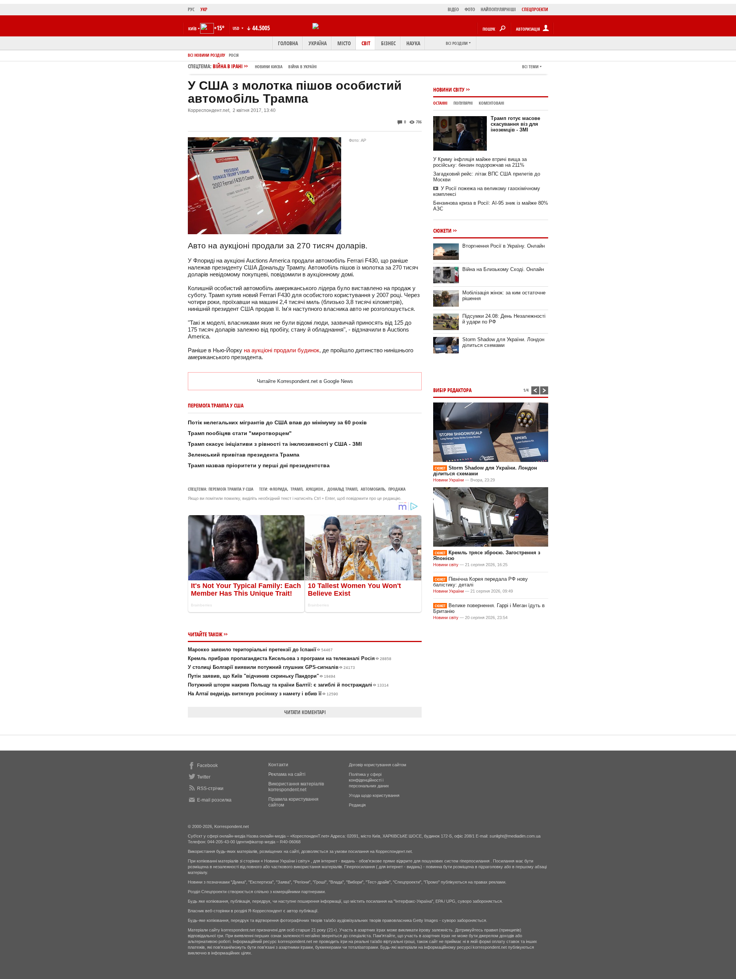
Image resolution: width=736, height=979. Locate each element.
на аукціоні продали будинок (281, 350)
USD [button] (236, 28)
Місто (344, 43)
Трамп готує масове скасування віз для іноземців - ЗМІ (515, 124)
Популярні (463, 103)
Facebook (207, 765)
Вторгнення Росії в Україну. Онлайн (503, 246)
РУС (191, 9)
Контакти (278, 764)
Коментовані (491, 103)
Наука (413, 43)
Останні (440, 103)
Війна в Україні (302, 66)
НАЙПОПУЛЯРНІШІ (498, 9)
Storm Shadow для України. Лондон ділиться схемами (503, 342)
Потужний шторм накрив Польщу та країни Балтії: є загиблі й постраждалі (288, 685)
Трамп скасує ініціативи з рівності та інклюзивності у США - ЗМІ (275, 444)
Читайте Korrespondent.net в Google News (305, 381)
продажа (397, 489)
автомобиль (373, 489)
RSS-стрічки (210, 788)
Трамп (296, 489)
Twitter (203, 777)
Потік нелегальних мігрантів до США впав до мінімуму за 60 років (277, 422)
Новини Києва (269, 66)
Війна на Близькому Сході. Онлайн (503, 269)
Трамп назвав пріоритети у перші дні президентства (259, 465)
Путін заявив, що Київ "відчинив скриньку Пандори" (261, 676)
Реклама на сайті (287, 774)
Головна (288, 43)
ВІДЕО (453, 9)
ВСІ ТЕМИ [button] (530, 66)
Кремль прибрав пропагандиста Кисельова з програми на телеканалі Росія (289, 658)
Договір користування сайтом (377, 764)
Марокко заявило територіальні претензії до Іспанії (260, 649)
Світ (365, 43)
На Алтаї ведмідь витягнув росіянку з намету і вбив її (263, 693)
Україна (318, 43)
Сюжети (442, 230)
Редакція (357, 805)
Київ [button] (192, 28)
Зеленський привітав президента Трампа (243, 455)
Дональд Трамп (342, 489)
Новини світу (449, 89)
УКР (203, 9)
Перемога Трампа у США (231, 489)
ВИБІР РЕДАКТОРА (452, 390)
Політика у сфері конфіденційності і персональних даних (369, 780)
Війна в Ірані (265, 66)
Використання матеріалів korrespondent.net (296, 786)
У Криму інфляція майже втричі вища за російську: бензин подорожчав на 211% (480, 162)
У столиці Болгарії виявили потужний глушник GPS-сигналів (271, 667)
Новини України (448, 480)
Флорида (278, 489)
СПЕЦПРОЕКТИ (535, 9)
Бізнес (388, 43)
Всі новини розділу (206, 55)
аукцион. (315, 489)
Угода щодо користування (374, 795)
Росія (234, 55)
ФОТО (470, 9)
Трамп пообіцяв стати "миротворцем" (240, 433)
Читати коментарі (305, 712)
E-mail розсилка (214, 800)
